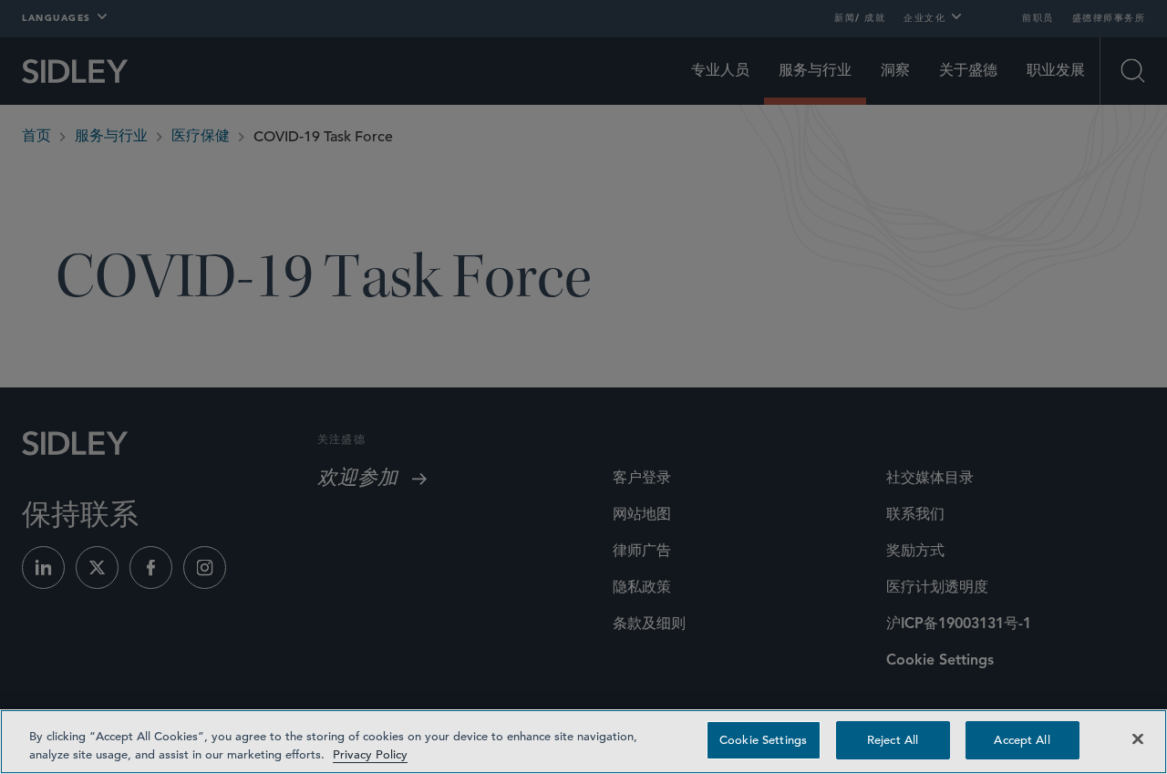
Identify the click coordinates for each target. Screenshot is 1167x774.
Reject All (892, 740)
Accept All (1021, 740)
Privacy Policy (370, 754)
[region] (583, 741)
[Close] (1138, 738)
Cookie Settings (763, 740)
